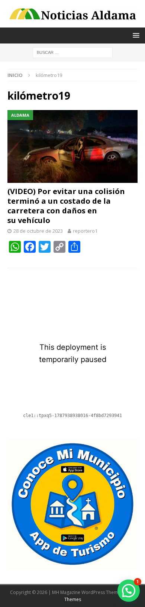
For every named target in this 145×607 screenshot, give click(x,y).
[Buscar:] (73, 52)
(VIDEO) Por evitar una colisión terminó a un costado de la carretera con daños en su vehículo (66, 205)
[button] (128, 590)
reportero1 (85, 230)
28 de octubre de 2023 (38, 230)
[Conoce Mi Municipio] (72, 564)
